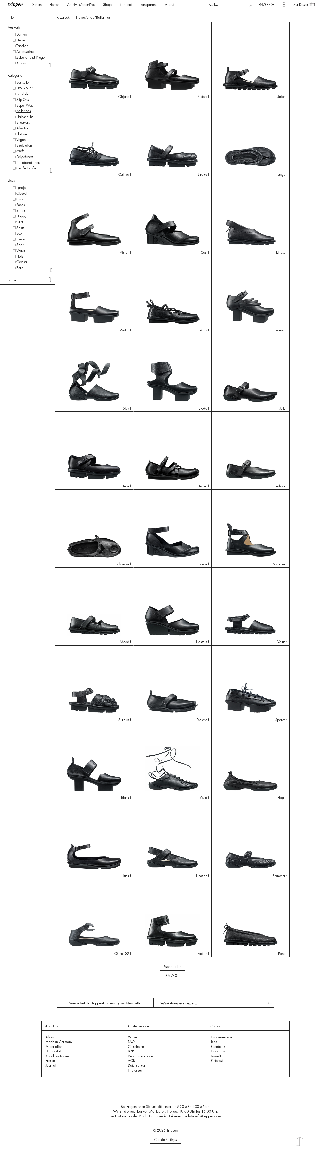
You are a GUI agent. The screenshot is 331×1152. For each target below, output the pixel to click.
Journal (51, 1065)
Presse (50, 1060)
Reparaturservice (140, 1056)
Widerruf (134, 1037)
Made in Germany (59, 1042)
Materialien (54, 1046)
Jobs (214, 1042)
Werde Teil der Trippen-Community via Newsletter (105, 1003)
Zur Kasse (300, 4)
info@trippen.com (208, 1116)
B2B (131, 1051)
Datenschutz (136, 1065)
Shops (107, 4)
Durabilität (53, 1051)
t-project (126, 4)
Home (80, 17)
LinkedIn (216, 1056)
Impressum (135, 1070)
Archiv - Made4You (81, 4)
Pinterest (217, 1060)
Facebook (218, 1046)
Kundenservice (221, 1037)
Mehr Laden (172, 966)
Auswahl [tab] (14, 27)
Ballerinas (103, 17)
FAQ (131, 1042)
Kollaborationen (57, 1056)
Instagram (218, 1051)
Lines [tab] (11, 180)
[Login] (284, 4)
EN (260, 4)
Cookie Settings (165, 1139)
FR (266, 4)
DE (272, 4)
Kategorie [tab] (15, 75)
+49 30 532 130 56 (188, 1107)
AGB (131, 1060)
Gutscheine (136, 1046)
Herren (54, 4)
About (169, 4)
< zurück (63, 17)
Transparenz (148, 4)
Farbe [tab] (12, 280)
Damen (37, 4)
